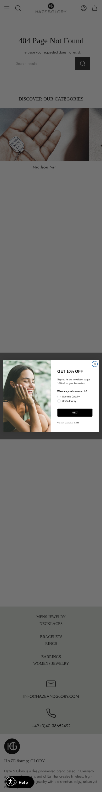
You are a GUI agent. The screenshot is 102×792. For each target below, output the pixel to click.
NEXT (75, 412)
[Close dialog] (95, 364)
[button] (10, 781)
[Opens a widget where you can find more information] (19, 782)
